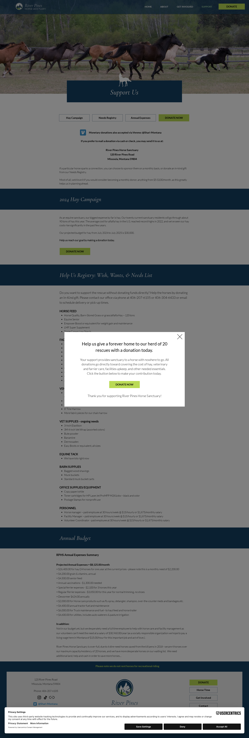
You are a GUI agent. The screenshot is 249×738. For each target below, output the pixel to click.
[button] (179, 336)
